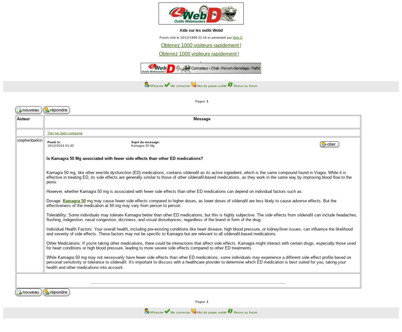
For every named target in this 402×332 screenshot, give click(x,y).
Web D (237, 37)
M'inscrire (157, 86)
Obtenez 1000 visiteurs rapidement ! (201, 45)
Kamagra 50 (74, 201)
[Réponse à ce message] (329, 145)
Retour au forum (245, 86)
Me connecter (180, 86)
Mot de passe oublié (212, 86)
